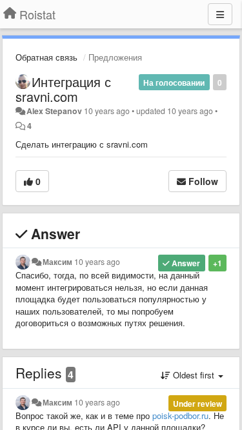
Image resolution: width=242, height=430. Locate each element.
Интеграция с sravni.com (63, 89)
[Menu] (220, 14)
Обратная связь (46, 57)
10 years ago (97, 262)
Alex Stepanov (54, 111)
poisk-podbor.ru (180, 415)
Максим (57, 262)
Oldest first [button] (193, 375)
